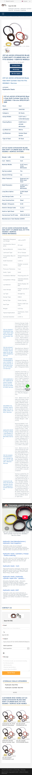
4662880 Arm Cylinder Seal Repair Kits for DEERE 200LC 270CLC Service (8, 409)
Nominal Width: (7, 164)
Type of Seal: (7, 139)
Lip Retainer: (7, 133)
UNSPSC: (5, 109)
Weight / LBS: (6, 157)
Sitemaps (23, 770)
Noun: (4, 106)
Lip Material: (7, 130)
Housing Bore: (7, 122)
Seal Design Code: (8, 196)
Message (5, 657)
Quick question (7, 645)
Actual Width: (7, 117)
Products (8, 16)
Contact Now (16, 65)
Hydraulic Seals (15, 16)
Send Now (11, 673)
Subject (5, 639)
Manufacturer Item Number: (11, 219)
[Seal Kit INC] (4, 5)
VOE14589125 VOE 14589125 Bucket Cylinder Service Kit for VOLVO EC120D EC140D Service (8, 383)
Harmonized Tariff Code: (10, 215)
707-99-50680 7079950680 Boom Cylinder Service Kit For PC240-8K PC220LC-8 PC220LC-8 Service (8, 363)
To (4, 632)
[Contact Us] (28, 387)
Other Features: (7, 178)
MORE (15, 692)
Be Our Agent (16, 73)
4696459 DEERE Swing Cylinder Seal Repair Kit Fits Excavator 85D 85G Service (8, 434)
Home (3, 16)
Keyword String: (7, 175)
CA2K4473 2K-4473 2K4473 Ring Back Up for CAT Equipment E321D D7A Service (8, 485)
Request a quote (10, 1)
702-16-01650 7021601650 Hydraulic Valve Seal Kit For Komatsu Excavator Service (8, 334)
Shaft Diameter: (7, 185)
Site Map (17, 770)
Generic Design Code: (9, 208)
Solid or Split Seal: (8, 211)
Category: (6, 113)
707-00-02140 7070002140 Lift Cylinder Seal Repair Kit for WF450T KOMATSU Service (8, 351)
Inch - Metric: (6, 161)
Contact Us (11, 770)
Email (4, 625)
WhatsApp (16, 69)
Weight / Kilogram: (8, 204)
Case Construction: (8, 200)
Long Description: (8, 192)
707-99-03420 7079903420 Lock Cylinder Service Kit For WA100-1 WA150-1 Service (8, 459)
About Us (4, 770)
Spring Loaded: (7, 171)
